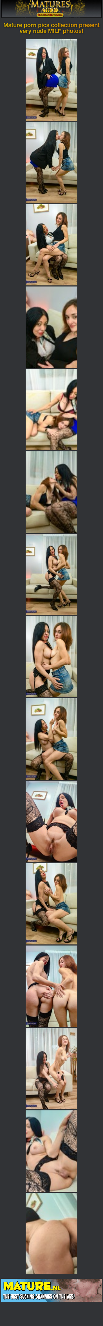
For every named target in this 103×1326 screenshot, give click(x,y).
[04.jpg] (51, 327)
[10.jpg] (51, 821)
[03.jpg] (51, 244)
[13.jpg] (51, 1068)
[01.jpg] (51, 80)
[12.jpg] (51, 986)
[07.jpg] (51, 574)
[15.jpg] (51, 1233)
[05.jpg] (51, 409)
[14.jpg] (51, 1151)
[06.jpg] (51, 492)
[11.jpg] (51, 903)
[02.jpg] (51, 162)
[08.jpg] (51, 656)
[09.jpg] (51, 739)
